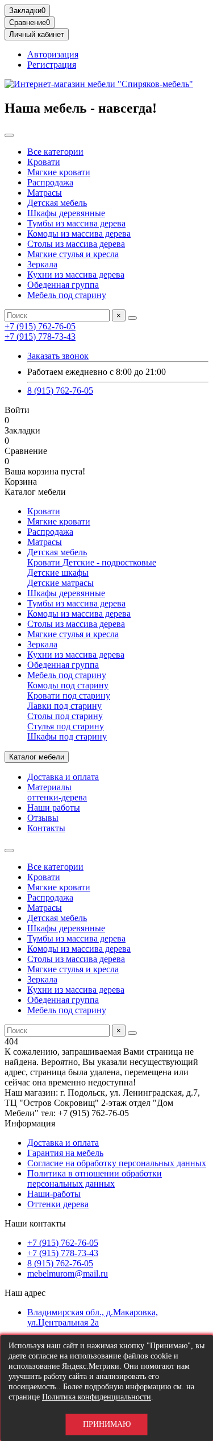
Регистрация (51, 64)
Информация (30, 1123)
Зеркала (42, 264)
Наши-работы (54, 1194)
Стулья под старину (65, 726)
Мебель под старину (66, 295)
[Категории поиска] (9, 135)
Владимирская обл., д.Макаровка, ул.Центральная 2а (92, 1317)
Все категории (55, 151)
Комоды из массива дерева (79, 233)
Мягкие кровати (58, 172)
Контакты (46, 828)
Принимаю (107, 1424)
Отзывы (43, 818)
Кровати (43, 162)
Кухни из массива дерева (75, 274)
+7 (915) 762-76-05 (40, 326)
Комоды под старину (67, 685)
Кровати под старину (68, 695)
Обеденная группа (63, 285)
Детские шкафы (58, 572)
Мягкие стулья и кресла (73, 254)
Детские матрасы (60, 583)
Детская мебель (57, 203)
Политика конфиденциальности (96, 1397)
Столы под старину (65, 716)
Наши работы (53, 807)
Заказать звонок (58, 356)
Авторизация (52, 54)
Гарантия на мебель (65, 1153)
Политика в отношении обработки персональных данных (94, 1178)
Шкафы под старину (67, 736)
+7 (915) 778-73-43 (40, 336)
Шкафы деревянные (66, 213)
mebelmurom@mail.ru (67, 1273)
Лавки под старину (64, 706)
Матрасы (44, 192)
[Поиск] (132, 318)
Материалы (49, 787)
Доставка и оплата (63, 777)
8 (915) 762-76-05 (60, 390)
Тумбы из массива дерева (76, 223)
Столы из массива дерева (76, 244)
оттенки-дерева (57, 797)
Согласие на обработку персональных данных (116, 1163)
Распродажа (50, 182)
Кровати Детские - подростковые (91, 562)
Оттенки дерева (58, 1204)
